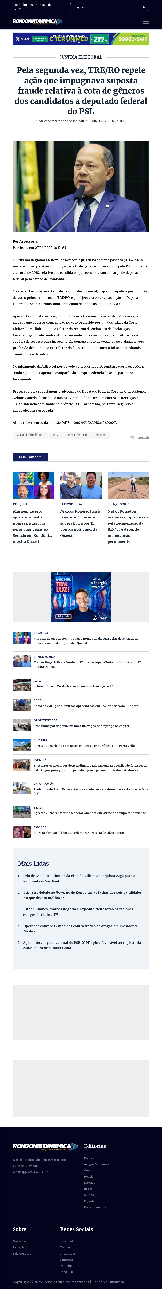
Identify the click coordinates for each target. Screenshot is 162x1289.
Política (89, 1158)
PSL (55, 435)
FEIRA (38, 807)
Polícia (88, 1176)
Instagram (67, 1253)
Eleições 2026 (118, 504)
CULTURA (40, 740)
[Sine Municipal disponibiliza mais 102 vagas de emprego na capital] (22, 725)
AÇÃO (38, 680)
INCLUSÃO (41, 760)
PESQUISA (20, 504)
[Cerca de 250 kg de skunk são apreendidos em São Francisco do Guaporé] (22, 705)
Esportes (90, 1201)
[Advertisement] (81, 1012)
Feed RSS (66, 1272)
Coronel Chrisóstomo (30, 435)
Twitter (65, 1247)
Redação (19, 1247)
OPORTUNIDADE (45, 720)
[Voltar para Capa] (45, 1146)
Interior (89, 1182)
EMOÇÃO (40, 827)
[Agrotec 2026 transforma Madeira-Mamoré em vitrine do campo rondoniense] (22, 812)
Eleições (100, 435)
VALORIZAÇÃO (44, 783)
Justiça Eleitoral (76, 435)
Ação (38, 700)
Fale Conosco (22, 1253)
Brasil (88, 1189)
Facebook (67, 1241)
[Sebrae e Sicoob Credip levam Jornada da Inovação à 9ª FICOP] (22, 685)
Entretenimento (95, 1207)
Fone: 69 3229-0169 (26, 1166)
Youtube (66, 1266)
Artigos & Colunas (96, 1164)
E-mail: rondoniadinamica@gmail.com (40, 1160)
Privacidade (21, 1241)
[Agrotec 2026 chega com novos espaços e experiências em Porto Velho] (22, 745)
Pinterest (66, 1259)
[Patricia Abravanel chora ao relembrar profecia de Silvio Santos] (22, 832)
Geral (87, 1170)
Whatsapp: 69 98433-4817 (30, 1172)
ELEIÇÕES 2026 (71, 504)
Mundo (89, 1195)
